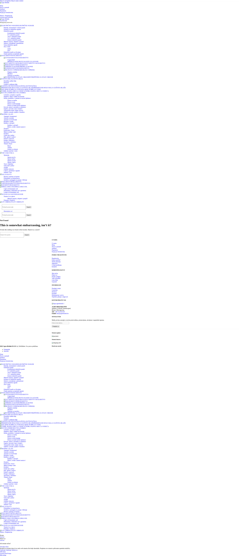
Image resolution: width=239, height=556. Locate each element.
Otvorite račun (4, 546)
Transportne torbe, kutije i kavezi (13, 110)
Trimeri (9, 147)
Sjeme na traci (11, 160)
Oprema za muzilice (13, 75)
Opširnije (5, 550)
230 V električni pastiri (14, 36)
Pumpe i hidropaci (9, 140)
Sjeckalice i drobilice (10, 142)
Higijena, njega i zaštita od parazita (14, 96)
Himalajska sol (8, 211)
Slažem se (14, 550)
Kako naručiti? (56, 260)
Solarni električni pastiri (14, 40)
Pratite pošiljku (56, 277)
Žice (8, 50)
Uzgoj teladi (11, 60)
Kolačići (54, 267)
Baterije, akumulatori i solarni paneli (14, 27)
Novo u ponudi (56, 246)
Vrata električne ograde (10, 45)
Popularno (55, 250)
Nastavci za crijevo (9, 196)
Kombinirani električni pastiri (16, 33)
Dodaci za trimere (12, 149)
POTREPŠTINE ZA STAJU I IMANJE (41, 77)
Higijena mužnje (12, 72)
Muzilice (10, 74)
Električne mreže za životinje (12, 52)
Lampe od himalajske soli (11, 192)
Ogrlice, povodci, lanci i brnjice (13, 109)
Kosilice (6, 133)
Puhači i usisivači (9, 138)
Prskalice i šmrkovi (9, 200)
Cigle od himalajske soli (11, 189)
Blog (53, 245)
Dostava (54, 292)
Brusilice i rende (8, 121)
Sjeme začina (11, 159)
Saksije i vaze (8, 172)
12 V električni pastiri (13, 38)
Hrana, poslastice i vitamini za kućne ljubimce (17, 98)
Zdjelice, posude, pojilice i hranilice (14, 112)
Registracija (55, 258)
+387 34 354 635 (60, 312)
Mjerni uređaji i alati (10, 132)
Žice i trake (7, 46)
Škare (9, 146)
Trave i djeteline (8, 164)
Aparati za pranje (9, 118)
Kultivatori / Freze (9, 130)
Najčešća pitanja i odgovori (60, 297)
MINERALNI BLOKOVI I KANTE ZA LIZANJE (22, 61)
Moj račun (55, 273)
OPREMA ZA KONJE (26, 66)
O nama (54, 243)
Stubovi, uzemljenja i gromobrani (13, 43)
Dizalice (6, 128)
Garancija (55, 290)
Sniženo (54, 248)
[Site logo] (4, 2)
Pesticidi (6, 82)
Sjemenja (6, 155)
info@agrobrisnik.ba (62, 313)
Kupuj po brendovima (58, 251)
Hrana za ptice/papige (13, 104)
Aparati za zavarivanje (10, 120)
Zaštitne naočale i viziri (10, 151)
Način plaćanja (56, 261)
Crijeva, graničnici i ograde (12, 171)
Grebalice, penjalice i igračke (12, 95)
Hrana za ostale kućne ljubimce (16, 105)
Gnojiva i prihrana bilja (10, 84)
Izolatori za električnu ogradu (12, 29)
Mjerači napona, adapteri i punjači (14, 41)
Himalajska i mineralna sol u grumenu (15, 190)
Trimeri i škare (8, 144)
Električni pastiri (8, 31)
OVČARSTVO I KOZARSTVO (35, 63)
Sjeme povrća (11, 157)
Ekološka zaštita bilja (10, 81)
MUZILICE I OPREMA (27, 70)
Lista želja (55, 280)
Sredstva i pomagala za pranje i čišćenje (15, 180)
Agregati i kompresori (10, 116)
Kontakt (54, 293)
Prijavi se (54, 275)
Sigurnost (54, 263)
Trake (9, 49)
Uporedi (54, 282)
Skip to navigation (5, 1)
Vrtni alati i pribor (9, 165)
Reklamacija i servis (58, 295)
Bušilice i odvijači (9, 123)
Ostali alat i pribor (9, 135)
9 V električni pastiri (13, 35)
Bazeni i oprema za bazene (12, 176)
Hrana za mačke (12, 100)
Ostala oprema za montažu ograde (14, 54)
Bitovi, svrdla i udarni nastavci (16, 127)
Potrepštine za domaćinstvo (12, 178)
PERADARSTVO (22, 65)
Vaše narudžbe (56, 278)
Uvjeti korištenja (57, 265)
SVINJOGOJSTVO (23, 68)
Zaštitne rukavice (9, 169)
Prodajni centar (56, 288)
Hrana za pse (11, 102)
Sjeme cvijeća (11, 162)
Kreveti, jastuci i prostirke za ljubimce (15, 107)
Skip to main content (17, 1)
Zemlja (6, 167)
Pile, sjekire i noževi (10, 137)
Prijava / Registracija (6, 532)
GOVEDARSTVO (22, 57)
